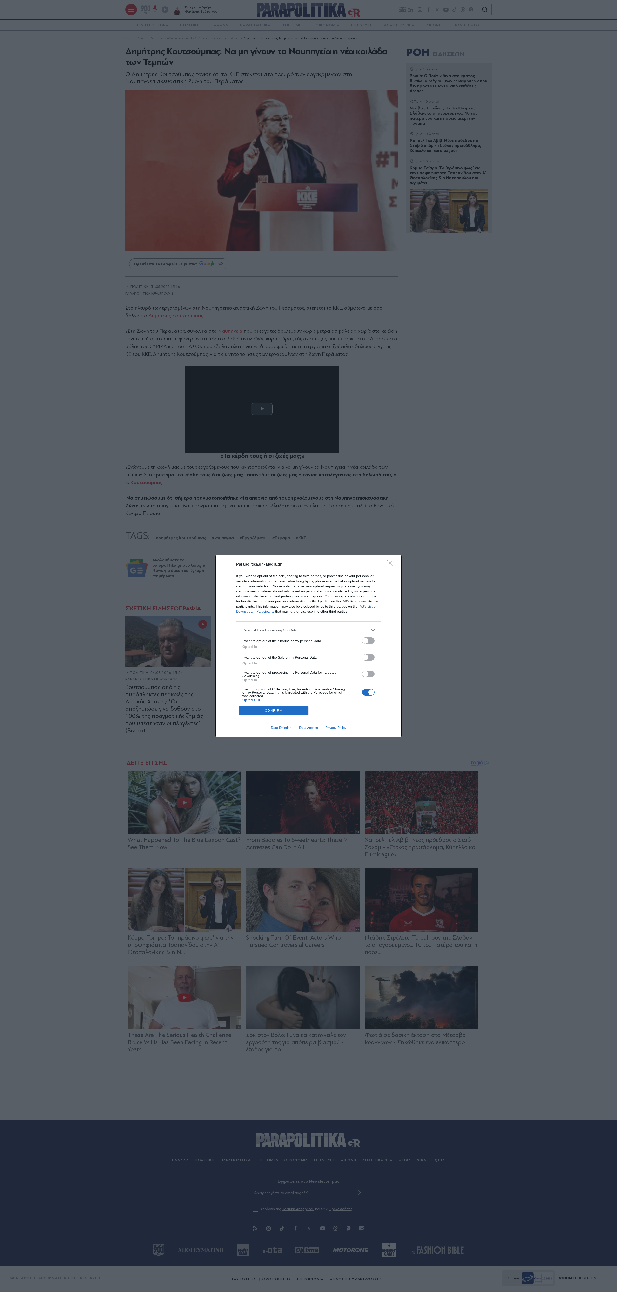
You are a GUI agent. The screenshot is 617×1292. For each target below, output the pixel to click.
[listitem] (308, 630)
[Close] (391, 564)
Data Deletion (281, 728)
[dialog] (308, 646)
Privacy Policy (335, 728)
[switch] (368, 640)
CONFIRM (274, 710)
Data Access (308, 728)
